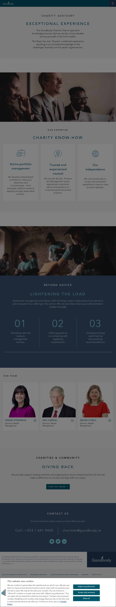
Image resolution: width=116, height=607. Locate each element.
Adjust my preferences (86, 586)
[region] (58, 592)
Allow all (86, 598)
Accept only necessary (86, 593)
